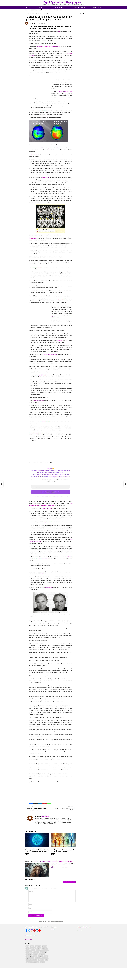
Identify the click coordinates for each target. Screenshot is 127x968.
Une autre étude (32, 238)
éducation (42, 962)
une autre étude (45, 177)
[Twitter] (29, 930)
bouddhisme (33, 948)
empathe (33, 950)
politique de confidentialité (54, 495)
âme (47, 960)
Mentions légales (28, 939)
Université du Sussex (45, 421)
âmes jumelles (29, 962)
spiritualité (38, 958)
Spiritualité (41, 7)
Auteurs (53, 929)
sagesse (46, 956)
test (27, 960)
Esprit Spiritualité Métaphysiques (62, 2)
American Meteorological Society (36, 433)
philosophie (36, 954)
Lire (27, 854)
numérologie (29, 954)
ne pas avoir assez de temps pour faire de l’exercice (48, 46)
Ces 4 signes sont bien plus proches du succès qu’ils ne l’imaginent (62, 850)
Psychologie (29, 956)
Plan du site (80, 931)
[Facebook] (31, 803)
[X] (35, 803)
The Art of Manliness (37, 267)
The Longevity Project (40, 375)
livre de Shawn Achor (47, 508)
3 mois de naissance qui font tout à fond (63, 864)
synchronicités (45, 958)
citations (39, 948)
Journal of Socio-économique (50, 354)
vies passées (41, 960)
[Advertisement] (40, 87)
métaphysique (44, 952)
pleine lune (42, 954)
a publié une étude (48, 522)
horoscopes (36, 952)
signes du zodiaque (30, 958)
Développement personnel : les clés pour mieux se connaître (54, 861)
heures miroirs (29, 952)
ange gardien (38, 946)
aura (27, 948)
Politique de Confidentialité (30, 935)
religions (40, 956)
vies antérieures (34, 960)
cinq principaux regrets (60, 299)
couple (28, 950)
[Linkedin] (40, 803)
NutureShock (34, 154)
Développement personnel (58, 7)
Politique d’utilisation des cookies (84, 927)
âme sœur (36, 962)
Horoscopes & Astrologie (79, 7)
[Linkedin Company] (37, 930)
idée (59, 31)
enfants (38, 950)
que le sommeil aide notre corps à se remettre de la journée (48, 148)
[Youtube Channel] (39, 930)
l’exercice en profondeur (43, 110)
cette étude (42, 573)
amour (32, 946)
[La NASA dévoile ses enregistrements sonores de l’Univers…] (1, 484)
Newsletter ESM (97, 7)
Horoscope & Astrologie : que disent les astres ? (35, 848)
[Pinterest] (44, 803)
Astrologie (45, 946)
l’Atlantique (59, 340)
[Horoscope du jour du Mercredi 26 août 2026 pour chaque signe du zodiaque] (37, 840)
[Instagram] (32, 930)
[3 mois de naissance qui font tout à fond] (37, 870)
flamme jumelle (45, 950)
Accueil (28, 7)
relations (35, 956)
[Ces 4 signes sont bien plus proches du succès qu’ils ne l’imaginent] (63, 840)
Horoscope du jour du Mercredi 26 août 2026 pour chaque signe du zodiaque (36, 850)
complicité (45, 948)
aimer (28, 946)
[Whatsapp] (49, 803)
